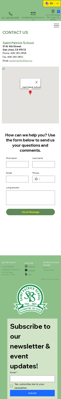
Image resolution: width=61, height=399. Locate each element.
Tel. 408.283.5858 (10, 18)
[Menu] (56, 25)
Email (9, 172)
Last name (37, 158)
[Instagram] (26, 266)
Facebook (31, 270)
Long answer (12, 187)
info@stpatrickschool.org (33, 18)
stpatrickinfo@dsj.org (20, 60)
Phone (35, 172)
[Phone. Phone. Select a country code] (37, 179)
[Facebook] (26, 270)
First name (11, 158)
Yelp (29, 274)
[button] (58, 11)
